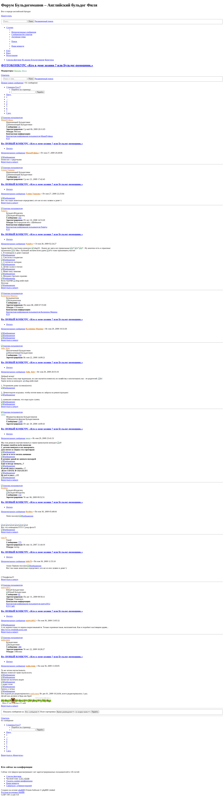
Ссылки (9, 27)
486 (19, 647)
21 (19, 127)
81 (19, 594)
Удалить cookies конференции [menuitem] (19, 781)
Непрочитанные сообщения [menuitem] (23, 32)
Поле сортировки (48, 712)
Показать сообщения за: (14, 712)
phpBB (21, 790)
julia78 (4, 538)
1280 (20, 421)
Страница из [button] (13, 87)
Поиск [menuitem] (14, 41)
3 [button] (6, 101)
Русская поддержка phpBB (12, 792)
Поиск (31, 21)
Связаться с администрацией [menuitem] (19, 786)
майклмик (5, 640)
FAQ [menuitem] (8, 51)
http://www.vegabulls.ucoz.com (14, 630)
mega (3, 414)
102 (19, 218)
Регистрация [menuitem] (11, 55)
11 (19, 303)
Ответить (5, 75)
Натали (17, 71)
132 (19, 495)
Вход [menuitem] (8, 53)
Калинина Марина (9, 296)
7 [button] (6, 111)
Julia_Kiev (5, 348)
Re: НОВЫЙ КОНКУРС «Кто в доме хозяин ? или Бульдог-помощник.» (42, 143)
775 (19, 542)
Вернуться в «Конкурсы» (12, 755)
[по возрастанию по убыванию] (82, 712)
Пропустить (6, 16)
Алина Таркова (8, 170)
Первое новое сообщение (12, 83)
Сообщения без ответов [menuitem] (21, 34)
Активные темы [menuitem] (18, 37)
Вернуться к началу (9, 162)
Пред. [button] (8, 94)
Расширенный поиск (44, 21)
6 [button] (6, 108)
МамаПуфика (7, 120)
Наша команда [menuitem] (17, 46)
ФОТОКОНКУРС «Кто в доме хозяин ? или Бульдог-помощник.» (47, 65)
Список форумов (13, 776)
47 (19, 177)
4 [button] (6, 104)
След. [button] (8, 113)
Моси (24, 71)
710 (19, 355)
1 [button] (6, 97)
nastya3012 (5, 587)
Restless (4, 488)
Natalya (4, 211)
